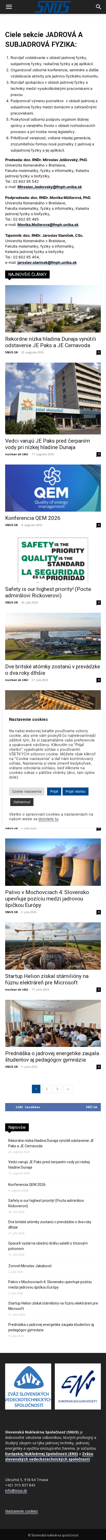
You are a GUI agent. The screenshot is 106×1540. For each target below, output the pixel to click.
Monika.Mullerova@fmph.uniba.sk (47, 224)
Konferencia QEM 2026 (32, 518)
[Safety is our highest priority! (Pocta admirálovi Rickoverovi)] (53, 559)
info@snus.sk (16, 1490)
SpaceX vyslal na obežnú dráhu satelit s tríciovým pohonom (48, 1246)
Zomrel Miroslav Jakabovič (30, 1266)
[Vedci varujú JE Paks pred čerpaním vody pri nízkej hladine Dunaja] (53, 398)
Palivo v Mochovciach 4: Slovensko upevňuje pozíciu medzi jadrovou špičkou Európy (47, 898)
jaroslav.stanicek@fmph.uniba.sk (47, 262)
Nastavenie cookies (21, 1511)
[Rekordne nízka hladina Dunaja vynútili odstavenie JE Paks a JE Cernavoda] (53, 308)
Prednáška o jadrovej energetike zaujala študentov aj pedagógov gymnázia (52, 1056)
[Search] (99, 7)
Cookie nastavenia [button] (26, 791)
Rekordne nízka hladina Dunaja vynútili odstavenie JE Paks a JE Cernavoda (50, 342)
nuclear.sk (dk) (16, 454)
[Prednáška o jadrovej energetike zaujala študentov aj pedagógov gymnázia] (53, 1023)
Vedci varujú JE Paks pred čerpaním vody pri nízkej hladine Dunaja (47, 444)
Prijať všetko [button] (75, 791)
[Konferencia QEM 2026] (53, 488)
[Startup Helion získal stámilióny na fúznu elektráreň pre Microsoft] (53, 946)
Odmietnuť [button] (21, 802)
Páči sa (91, 1107)
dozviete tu (48, 819)
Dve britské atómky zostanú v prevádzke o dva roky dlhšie (49, 1224)
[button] (9, 7)
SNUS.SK (11, 352)
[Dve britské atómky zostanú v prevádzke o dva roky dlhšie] (53, 636)
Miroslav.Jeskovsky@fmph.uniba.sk (49, 187)
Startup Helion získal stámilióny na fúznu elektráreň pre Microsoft (47, 979)
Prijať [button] (54, 791)
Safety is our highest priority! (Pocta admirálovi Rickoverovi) (48, 592)
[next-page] (68, 1089)
